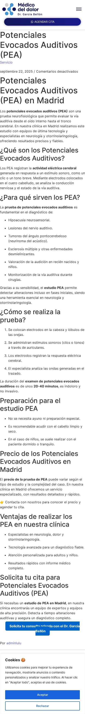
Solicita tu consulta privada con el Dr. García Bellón (44, 628)
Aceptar (42, 694)
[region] (42, 684)
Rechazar (42, 706)
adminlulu (13, 643)
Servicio (6, 62)
